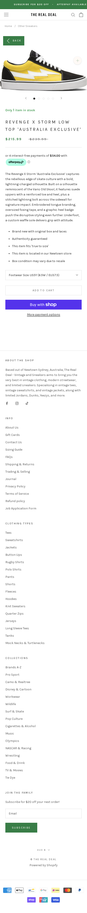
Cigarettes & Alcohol (20, 726)
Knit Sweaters (15, 606)
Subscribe (21, 827)
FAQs (9, 457)
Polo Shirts (13, 569)
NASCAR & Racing (18, 748)
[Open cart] (81, 14)
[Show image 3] (44, 99)
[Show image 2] (39, 99)
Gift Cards (12, 435)
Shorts (10, 584)
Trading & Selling (17, 472)
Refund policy (15, 501)
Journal (10, 479)
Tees (8, 533)
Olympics (12, 741)
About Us (12, 427)
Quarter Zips (14, 614)
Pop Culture (14, 719)
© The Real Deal (43, 859)
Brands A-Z (13, 667)
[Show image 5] (53, 99)
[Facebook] (6, 403)
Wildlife (10, 704)
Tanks (9, 636)
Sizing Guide (13, 449)
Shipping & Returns (19, 464)
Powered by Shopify (43, 865)
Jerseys (10, 621)
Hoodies (11, 599)
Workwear (12, 697)
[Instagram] (17, 403)
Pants (9, 577)
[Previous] (26, 98)
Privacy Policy (15, 486)
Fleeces (10, 591)
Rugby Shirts (14, 562)
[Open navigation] (6, 14)
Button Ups (13, 555)
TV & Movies (14, 770)
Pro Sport (12, 675)
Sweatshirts (14, 540)
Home (8, 26)
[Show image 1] (34, 99)
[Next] (61, 98)
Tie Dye (10, 778)
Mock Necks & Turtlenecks (25, 643)
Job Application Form (20, 508)
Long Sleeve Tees (17, 628)
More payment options (43, 314)
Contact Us (13, 442)
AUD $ (41, 850)
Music (9, 733)
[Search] (73, 14)
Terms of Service (17, 494)
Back (17, 40)
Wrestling (12, 755)
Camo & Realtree (17, 682)
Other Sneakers (27, 26)
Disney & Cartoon (18, 689)
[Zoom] (77, 60)
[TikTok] (27, 403)
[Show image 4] (48, 99)
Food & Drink (15, 763)
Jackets (11, 547)
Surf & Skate (14, 711)
